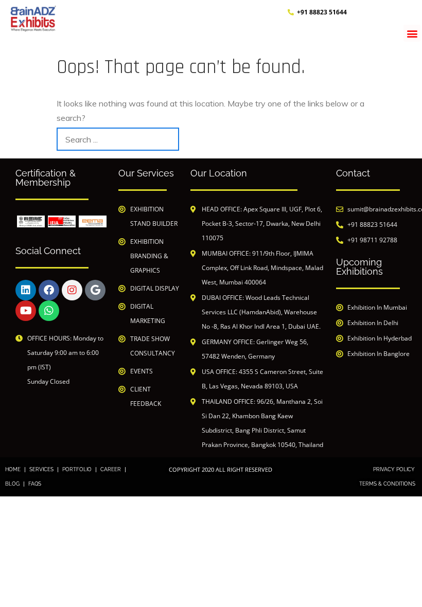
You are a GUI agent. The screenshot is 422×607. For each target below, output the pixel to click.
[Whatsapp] (49, 310)
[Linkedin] (25, 290)
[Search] (353, 139)
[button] (411, 33)
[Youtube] (25, 310)
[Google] (95, 290)
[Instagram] (72, 290)
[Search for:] (118, 139)
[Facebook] (49, 290)
